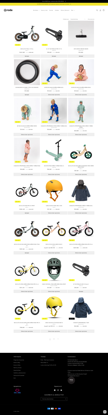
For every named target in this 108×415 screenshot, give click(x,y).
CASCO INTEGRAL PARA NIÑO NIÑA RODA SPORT (54, 284)
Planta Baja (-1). (44, 362)
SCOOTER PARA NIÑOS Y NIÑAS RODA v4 (54, 165)
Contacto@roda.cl (73, 360)
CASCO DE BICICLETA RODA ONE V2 (54, 322)
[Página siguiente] (58, 338)
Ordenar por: (66, 19)
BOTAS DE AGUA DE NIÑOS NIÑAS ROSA (81, 87)
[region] (54, 1)
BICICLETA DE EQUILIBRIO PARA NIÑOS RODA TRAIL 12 (27, 245)
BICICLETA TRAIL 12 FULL (27, 48)
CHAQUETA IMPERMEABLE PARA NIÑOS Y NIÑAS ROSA (27, 165)
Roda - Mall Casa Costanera (47, 360)
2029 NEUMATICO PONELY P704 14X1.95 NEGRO (26, 87)
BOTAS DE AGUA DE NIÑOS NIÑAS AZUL (54, 87)
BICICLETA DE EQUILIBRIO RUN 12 (54, 244)
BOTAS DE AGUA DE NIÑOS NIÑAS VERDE (27, 126)
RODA (18, 411)
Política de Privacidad (19, 375)
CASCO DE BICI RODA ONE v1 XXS (54, 205)
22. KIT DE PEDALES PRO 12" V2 (54, 48)
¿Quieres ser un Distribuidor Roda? (77, 374)
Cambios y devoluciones (19, 372)
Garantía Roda (17, 370)
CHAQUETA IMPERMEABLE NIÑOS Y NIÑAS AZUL (81, 205)
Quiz (15, 378)
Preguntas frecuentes (19, 360)
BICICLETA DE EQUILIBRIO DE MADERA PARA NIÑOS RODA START (81, 166)
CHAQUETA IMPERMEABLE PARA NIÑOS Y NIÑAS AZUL (54, 126)
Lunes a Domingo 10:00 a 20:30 (48, 365)
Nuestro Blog (17, 362)
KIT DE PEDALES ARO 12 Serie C (81, 284)
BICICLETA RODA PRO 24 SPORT (27, 205)
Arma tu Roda (17, 365)
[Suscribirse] (65, 399)
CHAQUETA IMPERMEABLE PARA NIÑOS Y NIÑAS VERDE (81, 126)
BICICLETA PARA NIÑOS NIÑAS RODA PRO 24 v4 (27, 284)
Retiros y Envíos (18, 367)
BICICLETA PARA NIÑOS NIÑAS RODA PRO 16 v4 (81, 244)
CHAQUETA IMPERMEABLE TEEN (81, 322)
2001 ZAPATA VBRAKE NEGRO (81, 48)
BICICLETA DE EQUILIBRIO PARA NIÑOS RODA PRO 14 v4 (27, 323)
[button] (36, 10)
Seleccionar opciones (54, 94)
